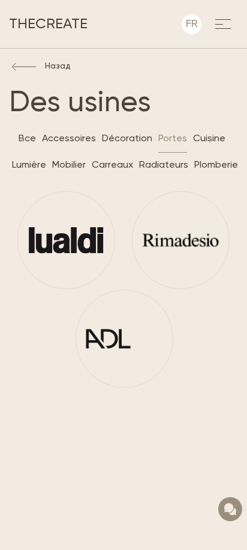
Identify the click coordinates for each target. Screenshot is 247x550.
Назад (58, 66)
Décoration (127, 139)
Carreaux (112, 165)
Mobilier (69, 165)
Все (27, 139)
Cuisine (209, 139)
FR (192, 24)
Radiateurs (163, 165)
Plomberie (216, 165)
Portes (172, 139)
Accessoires (69, 139)
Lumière (29, 165)
